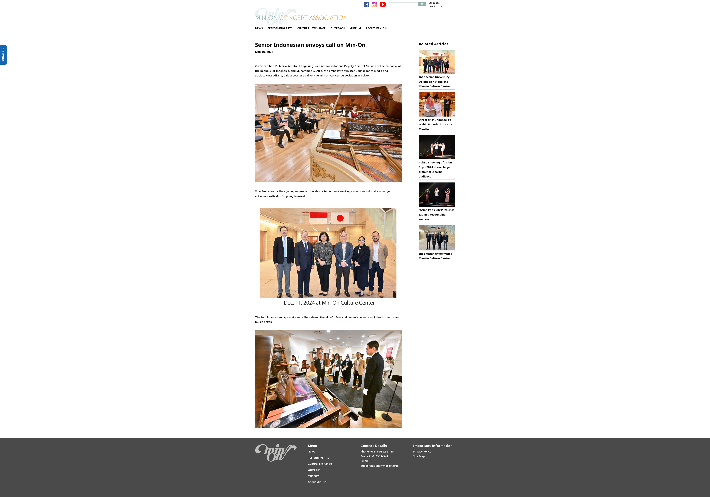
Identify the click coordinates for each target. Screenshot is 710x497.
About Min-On (317, 482)
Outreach (314, 470)
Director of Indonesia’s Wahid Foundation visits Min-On (435, 124)
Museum (313, 476)
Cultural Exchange (320, 463)
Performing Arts (318, 457)
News (311, 451)
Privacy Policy (422, 451)
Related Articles (433, 43)
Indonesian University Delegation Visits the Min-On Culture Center (434, 81)
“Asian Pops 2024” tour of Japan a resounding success (436, 214)
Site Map (419, 456)
